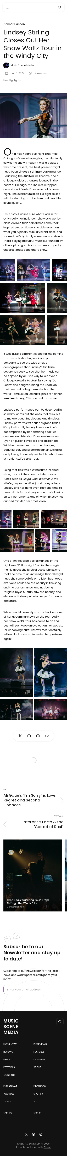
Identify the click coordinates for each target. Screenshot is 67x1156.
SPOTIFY (38, 1093)
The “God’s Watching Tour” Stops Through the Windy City (28, 901)
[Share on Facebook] (29, 736)
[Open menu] (7, 7)
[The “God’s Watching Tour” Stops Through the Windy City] (32, 875)
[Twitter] (26, 1134)
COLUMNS (39, 1059)
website (58, 626)
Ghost (47, 1147)
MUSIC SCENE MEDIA (11, 1026)
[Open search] (59, 7)
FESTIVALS (9, 1067)
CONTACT (9, 1074)
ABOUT (38, 1067)
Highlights (15, 80)
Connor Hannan (14, 24)
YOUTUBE (8, 1093)
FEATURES (39, 1051)
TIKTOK (7, 1101)
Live (5, 80)
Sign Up (7, 1112)
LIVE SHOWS (10, 1044)
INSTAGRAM (10, 1086)
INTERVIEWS (40, 1044)
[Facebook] (33, 1134)
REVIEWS (8, 1051)
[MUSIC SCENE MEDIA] (33, 7)
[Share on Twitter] (20, 736)
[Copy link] (47, 736)
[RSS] (40, 1134)
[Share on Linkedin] (38, 736)
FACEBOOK (40, 1086)
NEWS (6, 1059)
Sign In (37, 1112)
